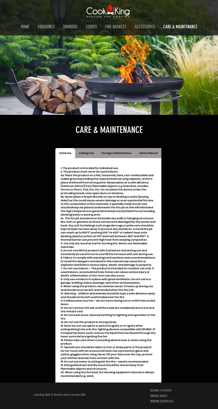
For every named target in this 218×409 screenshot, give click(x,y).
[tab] (65, 153)
